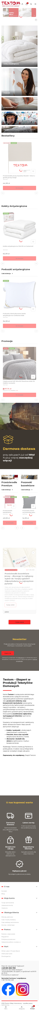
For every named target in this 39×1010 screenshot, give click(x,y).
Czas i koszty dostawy (8, 920)
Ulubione (4, 908)
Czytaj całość (10, 605)
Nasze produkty (11, 570)
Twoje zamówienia (7, 903)
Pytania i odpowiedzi (8, 934)
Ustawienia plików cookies (10, 942)
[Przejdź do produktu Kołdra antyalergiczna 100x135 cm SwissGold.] (19, 228)
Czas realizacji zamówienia (10, 922)
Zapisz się (7, 653)
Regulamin (21, 657)
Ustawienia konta (7, 905)
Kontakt (4, 891)
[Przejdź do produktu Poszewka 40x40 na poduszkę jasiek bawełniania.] (29, 502)
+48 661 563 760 (8, 968)
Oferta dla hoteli (6, 954)
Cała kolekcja (6, 273)
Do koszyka (19, 188)
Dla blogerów (6, 956)
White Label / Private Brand (10, 951)
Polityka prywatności (8, 939)
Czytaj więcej (19, 622)
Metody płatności (7, 917)
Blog (3, 894)
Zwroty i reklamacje (8, 925)
